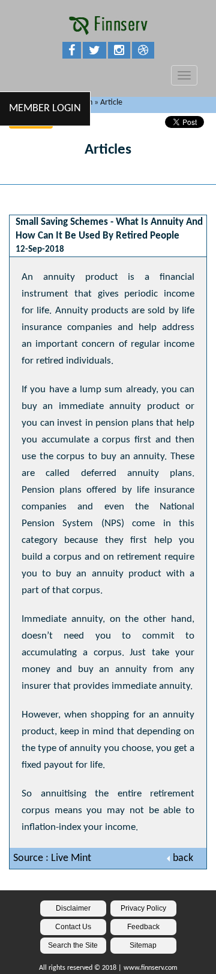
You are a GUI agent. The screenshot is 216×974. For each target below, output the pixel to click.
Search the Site (73, 945)
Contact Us (73, 927)
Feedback (143, 927)
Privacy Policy (143, 908)
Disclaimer (73, 908)
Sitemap (143, 945)
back (183, 858)
